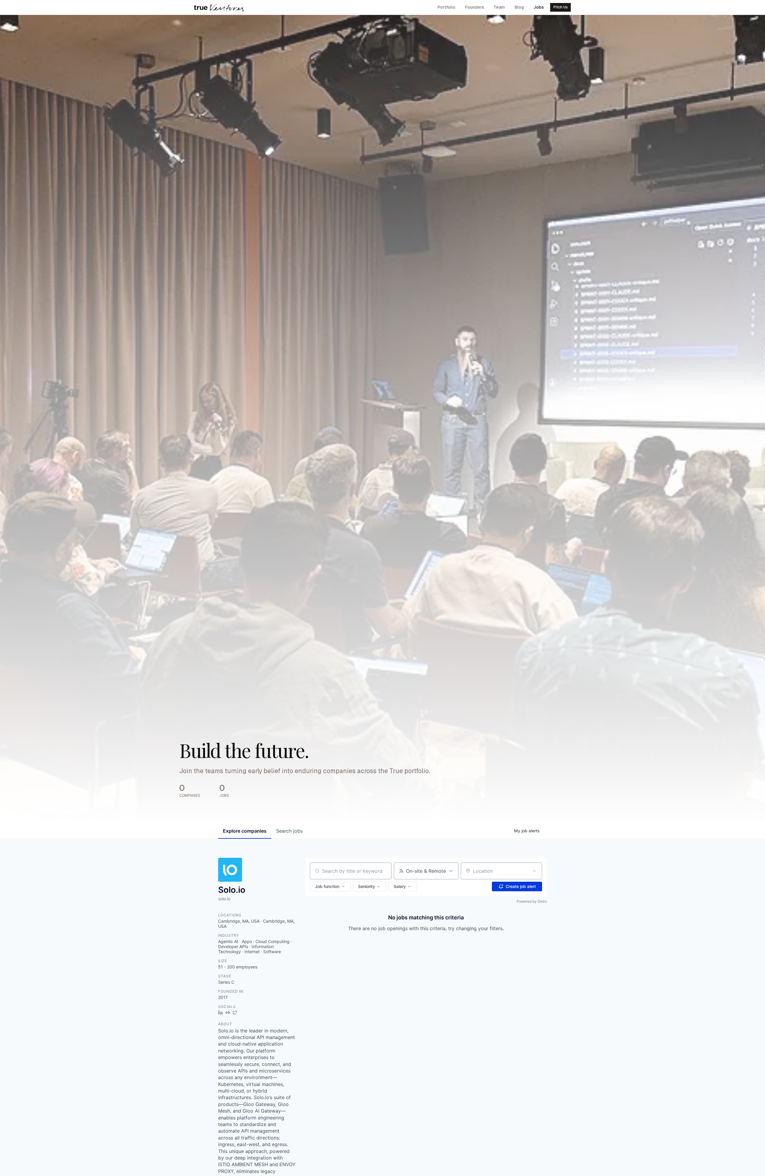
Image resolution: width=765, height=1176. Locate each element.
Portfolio (446, 7)
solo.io (224, 898)
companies (245, 831)
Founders (474, 7)
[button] (330, 886)
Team (499, 7)
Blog (519, 7)
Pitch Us (560, 7)
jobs (289, 831)
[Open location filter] (534, 871)
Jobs (538, 7)
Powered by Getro (532, 901)
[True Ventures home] (219, 7)
